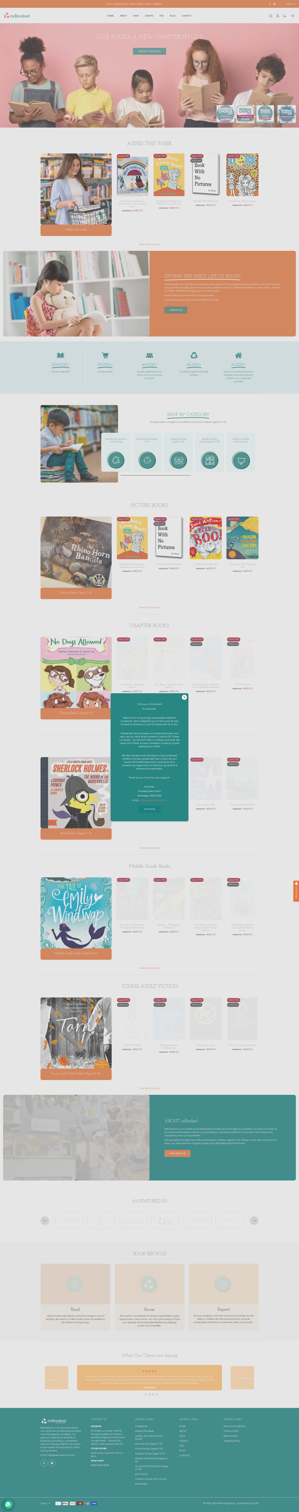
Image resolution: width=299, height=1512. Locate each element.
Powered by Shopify (248, 1503)
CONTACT (184, 1455)
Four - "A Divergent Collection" (242, 1045)
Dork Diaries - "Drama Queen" (242, 201)
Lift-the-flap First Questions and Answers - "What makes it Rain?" (132, 204)
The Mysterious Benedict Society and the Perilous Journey (242, 928)
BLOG (182, 1450)
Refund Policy (231, 1436)
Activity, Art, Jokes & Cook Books (149, 1437)
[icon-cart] (284, 16)
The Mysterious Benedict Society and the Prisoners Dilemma (205, 928)
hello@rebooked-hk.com (61, 1455)
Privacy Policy (231, 1431)
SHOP (182, 1436)
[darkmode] (293, 16)
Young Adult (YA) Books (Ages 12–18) (151, 1468)
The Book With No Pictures (205, 201)
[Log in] (277, 16)
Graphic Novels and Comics (151, 1479)
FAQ (181, 1445)
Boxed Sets (141, 1483)
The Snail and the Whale (242, 805)
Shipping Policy (232, 1440)
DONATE (183, 1440)
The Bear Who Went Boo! (206, 564)
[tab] (142, 1394)
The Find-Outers (242, 684)
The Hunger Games (206, 1045)
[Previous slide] (44, 1220)
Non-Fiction (141, 1474)
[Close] (184, 697)
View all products (148, 244)
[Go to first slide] (254, 1220)
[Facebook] (270, 4)
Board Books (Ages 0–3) (148, 1443)
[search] (270, 16)
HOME (182, 1426)
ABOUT (183, 1431)
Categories (141, 1426)
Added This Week (144, 1431)
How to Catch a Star (205, 805)
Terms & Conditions (234, 1426)
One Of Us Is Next (132, 1045)
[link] (159, 244)
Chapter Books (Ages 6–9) (150, 1453)
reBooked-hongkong (223, 1503)
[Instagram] (274, 4)
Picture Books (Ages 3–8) (149, 1448)
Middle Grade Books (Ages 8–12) (151, 1460)
